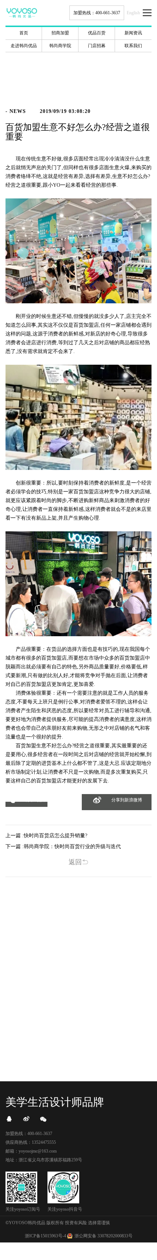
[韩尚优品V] (26, 1119)
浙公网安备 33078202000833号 (103, 1235)
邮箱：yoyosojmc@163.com (31, 1151)
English (133, 12)
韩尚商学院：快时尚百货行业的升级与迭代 (72, 846)
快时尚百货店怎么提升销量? (55, 835)
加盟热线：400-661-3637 (96, 12)
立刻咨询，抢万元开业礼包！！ (78, 1041)
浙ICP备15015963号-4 (45, 1235)
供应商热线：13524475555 (30, 1142)
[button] (26, 804)
